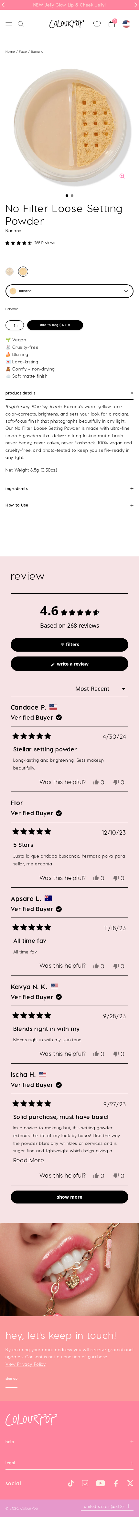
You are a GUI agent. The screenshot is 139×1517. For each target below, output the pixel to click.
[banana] (23, 272)
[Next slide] (136, 5)
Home (10, 51)
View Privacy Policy (25, 1364)
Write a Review (82, 665)
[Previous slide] (3, 5)
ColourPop (29, 1508)
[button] (67, 195)
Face (23, 51)
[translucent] (9, 272)
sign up (11, 1379)
